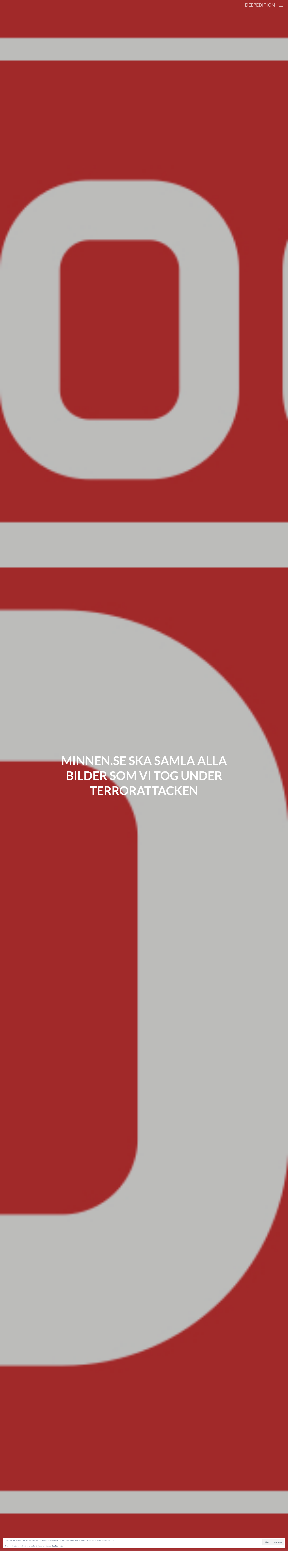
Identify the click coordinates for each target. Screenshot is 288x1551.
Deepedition (260, 5)
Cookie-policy (57, 1546)
